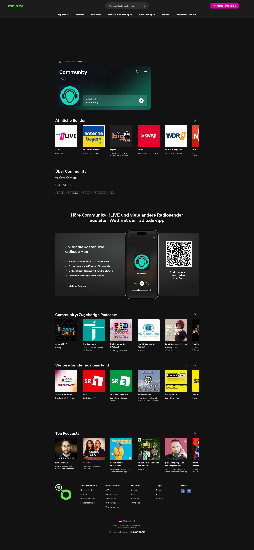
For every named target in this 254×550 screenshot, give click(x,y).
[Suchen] (145, 6)
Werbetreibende (87, 499)
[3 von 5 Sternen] (64, 178)
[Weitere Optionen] (145, 71)
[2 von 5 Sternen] (60, 178)
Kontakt (134, 490)
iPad (158, 495)
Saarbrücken (73, 193)
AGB (107, 490)
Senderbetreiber (87, 503)
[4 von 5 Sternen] (67, 178)
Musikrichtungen (147, 15)
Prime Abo (135, 503)
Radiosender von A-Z (186, 15)
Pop (62, 79)
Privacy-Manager (113, 507)
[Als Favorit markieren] (138, 71)
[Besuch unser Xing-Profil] (189, 490)
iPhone (159, 490)
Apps (133, 495)
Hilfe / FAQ (135, 499)
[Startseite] (60, 61)
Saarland (86, 193)
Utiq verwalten (112, 503)
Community (92, 102)
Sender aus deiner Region (120, 15)
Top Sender (63, 15)
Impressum (110, 499)
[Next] (195, 119)
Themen (165, 15)
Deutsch (60, 193)
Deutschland (100, 193)
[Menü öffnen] (244, 6)
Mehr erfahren (77, 286)
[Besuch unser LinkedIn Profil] (183, 490)
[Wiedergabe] (141, 100)
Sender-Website (62, 185)
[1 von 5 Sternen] (57, 178)
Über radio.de (86, 490)
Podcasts (80, 15)
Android (159, 499)
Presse (83, 495)
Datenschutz (111, 495)
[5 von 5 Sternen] (71, 178)
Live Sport (96, 15)
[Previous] (186, 119)
